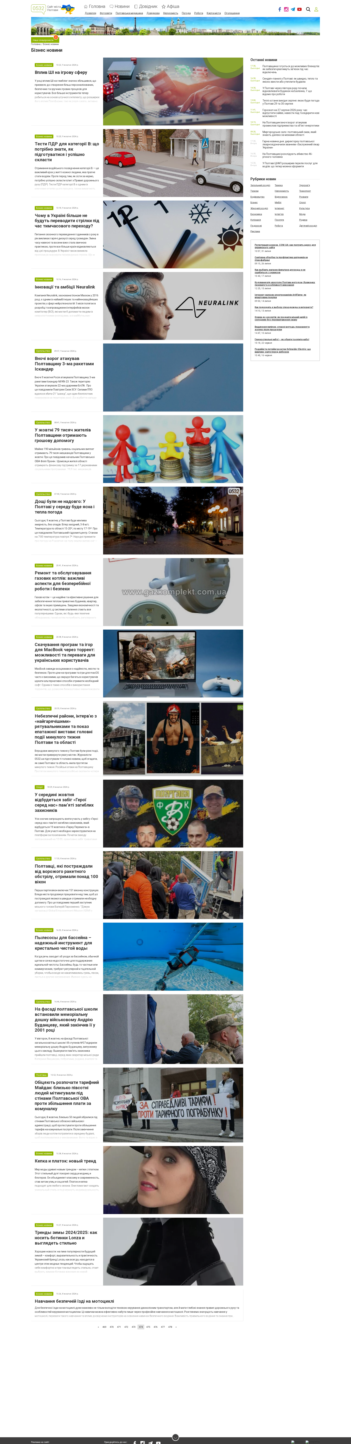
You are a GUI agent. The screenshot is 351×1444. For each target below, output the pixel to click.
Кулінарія (255, 219)
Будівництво (257, 196)
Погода (186, 13)
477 (163, 1327)
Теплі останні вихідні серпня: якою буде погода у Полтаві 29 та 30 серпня (291, 102)
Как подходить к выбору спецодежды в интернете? (284, 307)
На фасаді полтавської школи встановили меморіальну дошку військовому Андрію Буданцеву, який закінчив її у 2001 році (66, 1020)
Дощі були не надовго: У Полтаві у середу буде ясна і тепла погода (65, 507)
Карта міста (214, 13)
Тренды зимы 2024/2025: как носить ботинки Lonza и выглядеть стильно (66, 1238)
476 (155, 1327)
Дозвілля (90, 13)
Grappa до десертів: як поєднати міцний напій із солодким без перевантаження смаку (281, 318)
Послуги (279, 219)
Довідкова (153, 13)
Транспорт (305, 191)
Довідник (148, 6)
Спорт (302, 202)
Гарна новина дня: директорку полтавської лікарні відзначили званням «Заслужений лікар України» (291, 144)
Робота (198, 13)
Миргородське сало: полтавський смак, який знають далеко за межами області (289, 134)
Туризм (254, 191)
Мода (302, 214)
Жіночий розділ (259, 208)
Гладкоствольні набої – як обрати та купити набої (282, 339)
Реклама (255, 231)
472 (126, 1327)
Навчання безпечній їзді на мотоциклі (74, 1301)
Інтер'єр (279, 214)
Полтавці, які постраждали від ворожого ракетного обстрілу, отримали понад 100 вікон (66, 874)
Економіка (256, 214)
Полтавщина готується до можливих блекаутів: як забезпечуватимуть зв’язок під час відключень (291, 69)
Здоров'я (304, 185)
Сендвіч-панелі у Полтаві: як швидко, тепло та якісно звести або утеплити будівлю (290, 80)
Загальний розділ (260, 185)
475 (148, 1327)
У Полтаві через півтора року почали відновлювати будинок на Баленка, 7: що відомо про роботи (287, 91)
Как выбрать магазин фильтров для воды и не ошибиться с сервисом (280, 271)
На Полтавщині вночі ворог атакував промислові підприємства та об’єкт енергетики (291, 124)
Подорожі (256, 225)
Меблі (278, 202)
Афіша (173, 6)
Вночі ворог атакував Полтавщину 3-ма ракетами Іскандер (64, 364)
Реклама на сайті (40, 1442)
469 (104, 1327)
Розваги (303, 196)
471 (119, 1327)
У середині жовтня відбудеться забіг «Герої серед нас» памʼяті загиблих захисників (64, 802)
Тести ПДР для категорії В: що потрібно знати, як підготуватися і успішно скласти (67, 151)
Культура (304, 208)
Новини (122, 6)
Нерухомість (170, 13)
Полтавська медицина (129, 13)
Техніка (279, 185)
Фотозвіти (106, 13)
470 (112, 1327)
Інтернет (279, 208)
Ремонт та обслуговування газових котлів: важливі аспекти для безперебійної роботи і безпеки (63, 580)
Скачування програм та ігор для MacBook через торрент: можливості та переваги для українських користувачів (65, 652)
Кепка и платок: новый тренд (65, 1161)
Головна (97, 6)
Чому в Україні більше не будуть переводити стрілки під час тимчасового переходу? (67, 221)
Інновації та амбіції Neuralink (65, 287)
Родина (303, 219)
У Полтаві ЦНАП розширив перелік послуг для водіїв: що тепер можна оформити (290, 165)
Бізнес (254, 202)
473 (133, 1327)
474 (141, 1327)
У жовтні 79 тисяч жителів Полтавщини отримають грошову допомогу (63, 435)
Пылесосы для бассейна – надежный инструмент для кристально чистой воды (63, 943)
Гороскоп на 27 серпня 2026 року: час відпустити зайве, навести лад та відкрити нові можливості (291, 113)
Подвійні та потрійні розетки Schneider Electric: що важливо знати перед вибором (283, 350)
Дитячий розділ (308, 225)
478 (170, 1327)
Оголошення (232, 13)
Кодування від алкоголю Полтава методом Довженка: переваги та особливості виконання (285, 283)
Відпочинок (281, 196)
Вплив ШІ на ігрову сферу (61, 72)
